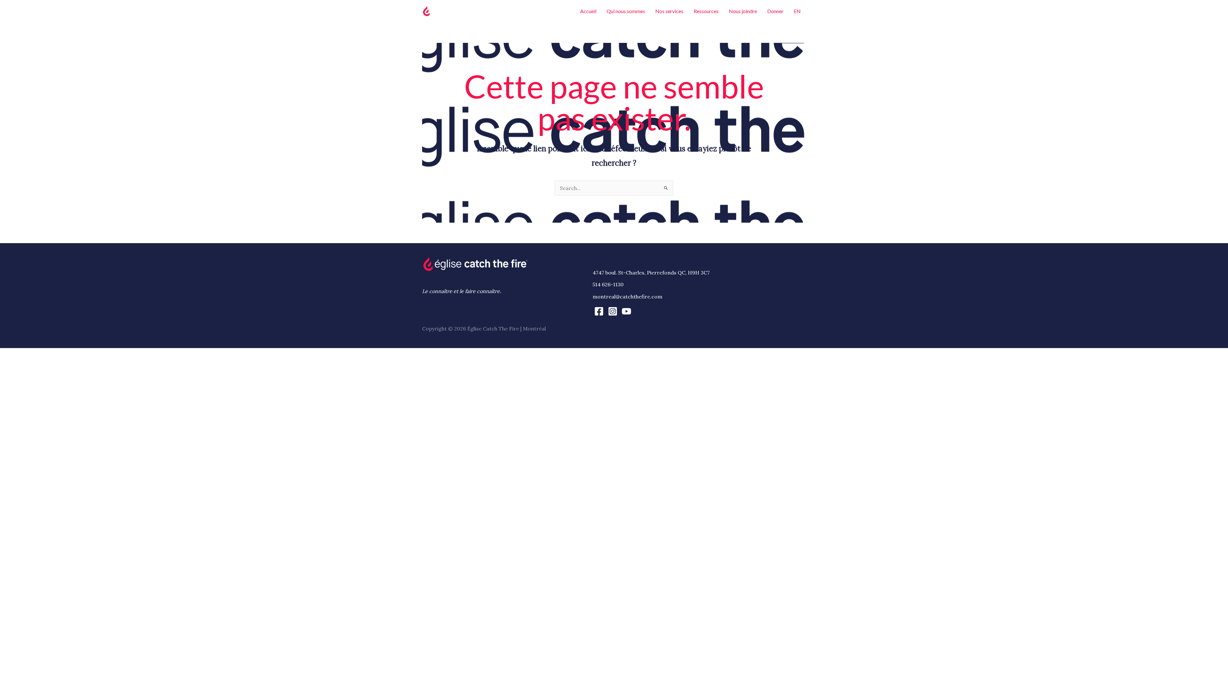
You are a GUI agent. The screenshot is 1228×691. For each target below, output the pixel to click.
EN (797, 11)
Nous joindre (743, 11)
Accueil (588, 11)
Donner (775, 11)
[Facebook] (599, 311)
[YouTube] (626, 311)
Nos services (669, 11)
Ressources (706, 11)
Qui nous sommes (626, 11)
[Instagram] (612, 311)
